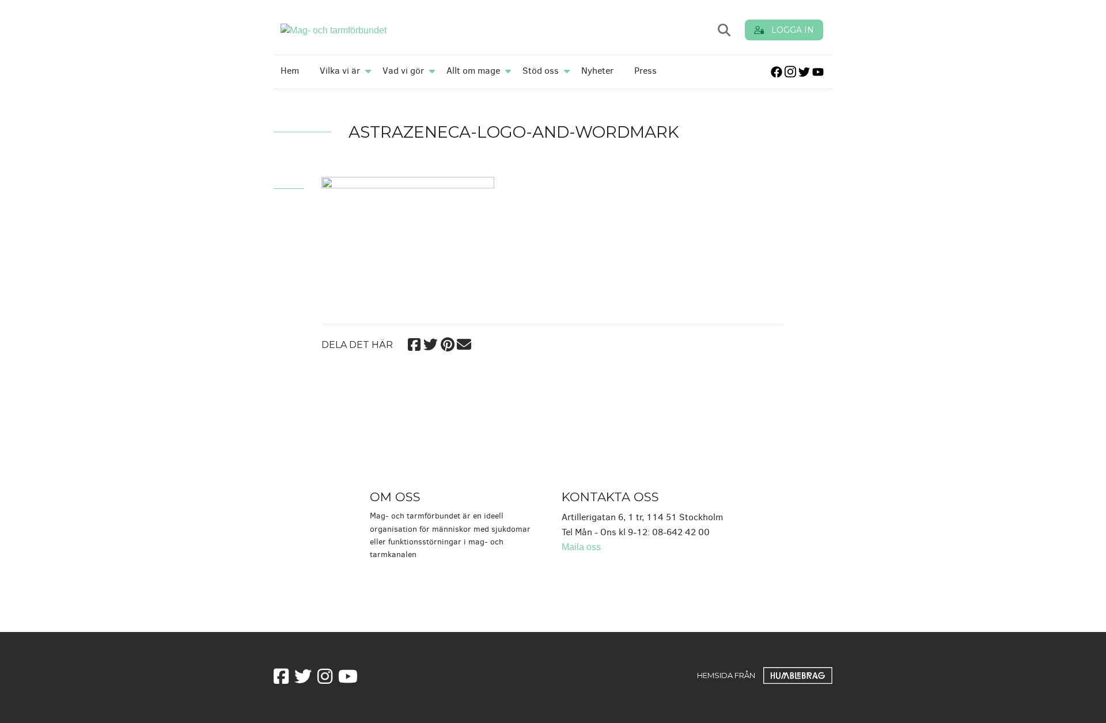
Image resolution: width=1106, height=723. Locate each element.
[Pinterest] (447, 343)
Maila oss (581, 547)
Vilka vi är (340, 71)
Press (645, 71)
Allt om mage (473, 71)
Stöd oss (540, 71)
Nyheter (597, 71)
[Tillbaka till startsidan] (416, 30)
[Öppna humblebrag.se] (797, 675)
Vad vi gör (403, 71)
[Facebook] (414, 343)
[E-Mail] (464, 343)
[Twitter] (430, 343)
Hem (290, 71)
